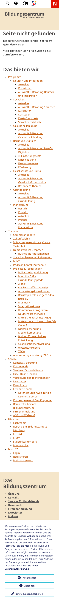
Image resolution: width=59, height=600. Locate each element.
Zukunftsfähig (21, 238)
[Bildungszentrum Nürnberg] (24, 15)
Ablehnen (29, 585)
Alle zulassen (30, 577)
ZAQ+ (21, 351)
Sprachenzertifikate (30, 122)
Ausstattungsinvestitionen (34, 291)
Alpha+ (22, 283)
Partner (22, 220)
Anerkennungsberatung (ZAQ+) (32, 355)
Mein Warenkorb (23, 460)
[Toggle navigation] (7, 24)
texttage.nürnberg (29, 347)
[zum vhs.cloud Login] (35, 3)
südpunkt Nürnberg (25, 441)
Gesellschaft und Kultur (27, 171)
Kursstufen (24, 88)
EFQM (16, 438)
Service (12, 359)
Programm (14, 77)
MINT (16, 261)
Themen (13, 231)
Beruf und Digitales (24, 141)
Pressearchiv (20, 445)
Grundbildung (21, 189)
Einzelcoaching (27, 159)
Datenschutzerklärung (17, 568)
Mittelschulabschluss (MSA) (34, 317)
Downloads (20, 385)
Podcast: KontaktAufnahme (29, 265)
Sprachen (19, 99)
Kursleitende (20, 366)
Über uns (13, 419)
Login (16, 453)
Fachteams (19, 423)
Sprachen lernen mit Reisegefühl (32, 257)
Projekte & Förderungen (27, 268)
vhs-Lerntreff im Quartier (33, 287)
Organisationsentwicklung (34, 344)
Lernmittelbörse (22, 389)
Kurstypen (24, 114)
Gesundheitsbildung (25, 126)
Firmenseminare (28, 163)
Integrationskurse (29, 306)
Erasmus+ (24, 302)
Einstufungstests (28, 118)
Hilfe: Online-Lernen (25, 374)
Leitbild (17, 434)
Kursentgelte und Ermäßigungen (32, 400)
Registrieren (20, 456)
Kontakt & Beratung (25, 362)
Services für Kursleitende (28, 370)
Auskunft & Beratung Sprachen (36, 107)
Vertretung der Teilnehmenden (31, 377)
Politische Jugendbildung (33, 272)
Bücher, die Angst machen (33, 253)
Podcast (13, 516)
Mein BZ (13, 449)
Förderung (24, 167)
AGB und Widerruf (24, 415)
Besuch (22, 208)
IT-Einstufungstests (29, 156)
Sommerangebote (24, 235)
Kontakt (23, 212)
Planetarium (20, 204)
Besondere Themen (30, 186)
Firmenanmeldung (24, 411)
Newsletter (19, 381)
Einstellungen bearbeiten (29, 593)
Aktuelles (23, 84)
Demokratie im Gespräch (28, 250)
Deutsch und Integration (28, 80)
